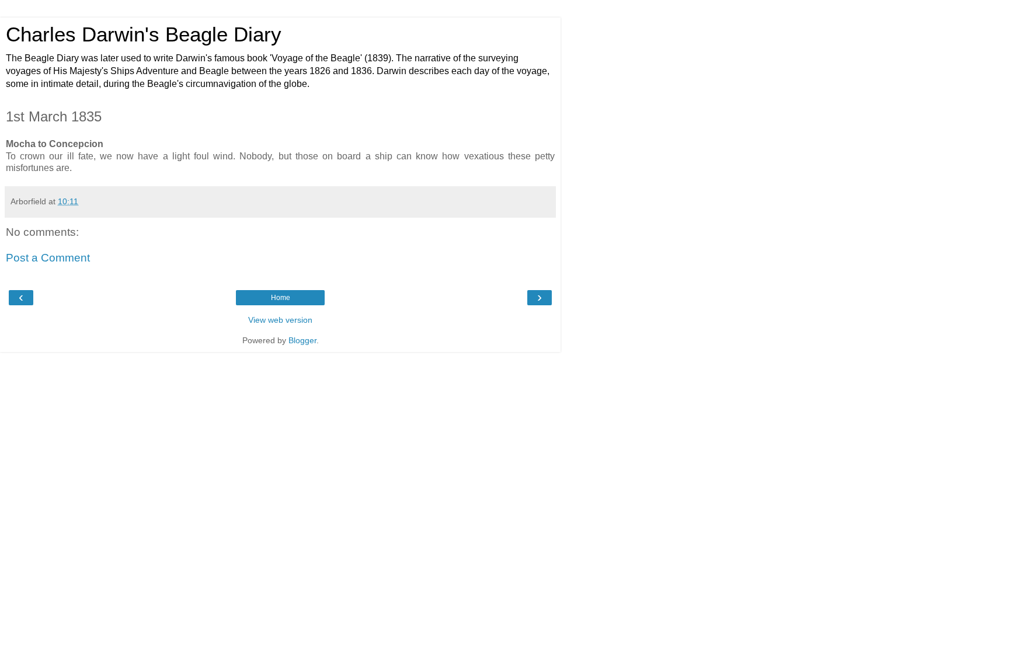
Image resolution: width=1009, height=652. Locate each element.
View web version (280, 320)
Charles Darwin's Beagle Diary (143, 34)
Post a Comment (48, 258)
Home (280, 298)
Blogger (302, 340)
